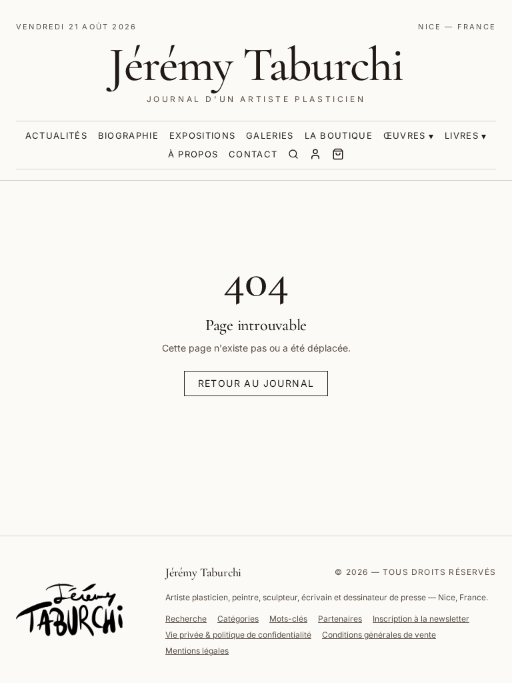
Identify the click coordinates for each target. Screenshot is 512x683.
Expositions (202, 135)
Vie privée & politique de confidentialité (238, 635)
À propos (193, 154)
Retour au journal (256, 383)
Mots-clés (288, 619)
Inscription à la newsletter (421, 619)
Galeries (269, 135)
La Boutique (339, 135)
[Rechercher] (293, 154)
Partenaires (340, 619)
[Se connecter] (315, 154)
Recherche (186, 619)
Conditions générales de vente (379, 635)
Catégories (238, 619)
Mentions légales (197, 651)
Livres (462, 135)
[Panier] (338, 154)
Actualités (56, 135)
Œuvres (404, 135)
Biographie (128, 135)
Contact (253, 154)
